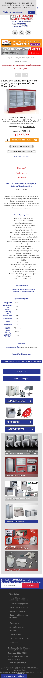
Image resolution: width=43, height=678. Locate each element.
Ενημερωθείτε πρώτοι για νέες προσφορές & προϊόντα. (21, 582)
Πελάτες (13, 631)
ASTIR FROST (29, 127)
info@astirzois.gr (20, 663)
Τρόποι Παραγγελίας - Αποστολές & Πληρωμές (19, 599)
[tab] (21, 168)
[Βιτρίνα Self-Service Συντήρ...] (18, 75)
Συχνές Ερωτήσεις (17, 627)
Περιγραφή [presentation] (21, 168)
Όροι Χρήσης (14, 594)
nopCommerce (12, 672)
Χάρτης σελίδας (15, 634)
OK (31, 13)
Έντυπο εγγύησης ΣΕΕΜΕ (20, 638)
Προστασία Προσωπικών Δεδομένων (19, 616)
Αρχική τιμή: (17, 131)
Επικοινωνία (14, 623)
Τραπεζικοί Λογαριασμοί (19, 604)
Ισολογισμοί (14, 642)
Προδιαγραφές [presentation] (21, 173)
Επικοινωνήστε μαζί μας (14, 676)
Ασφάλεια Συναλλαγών (18, 611)
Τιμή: (16, 134)
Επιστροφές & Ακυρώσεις (19, 607)
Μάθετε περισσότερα (12, 12)
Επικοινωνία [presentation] (21, 178)
